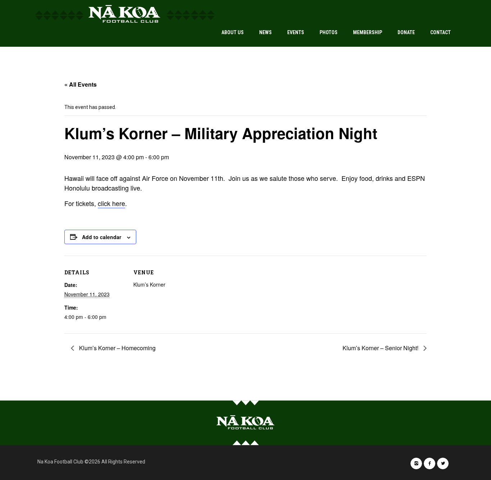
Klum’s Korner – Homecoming (117, 348)
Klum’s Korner (149, 284)
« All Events (80, 84)
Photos (329, 32)
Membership (367, 32)
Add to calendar (101, 237)
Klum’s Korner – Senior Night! (381, 348)
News (265, 32)
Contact (440, 32)
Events (295, 32)
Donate (406, 32)
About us (232, 32)
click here (111, 203)
